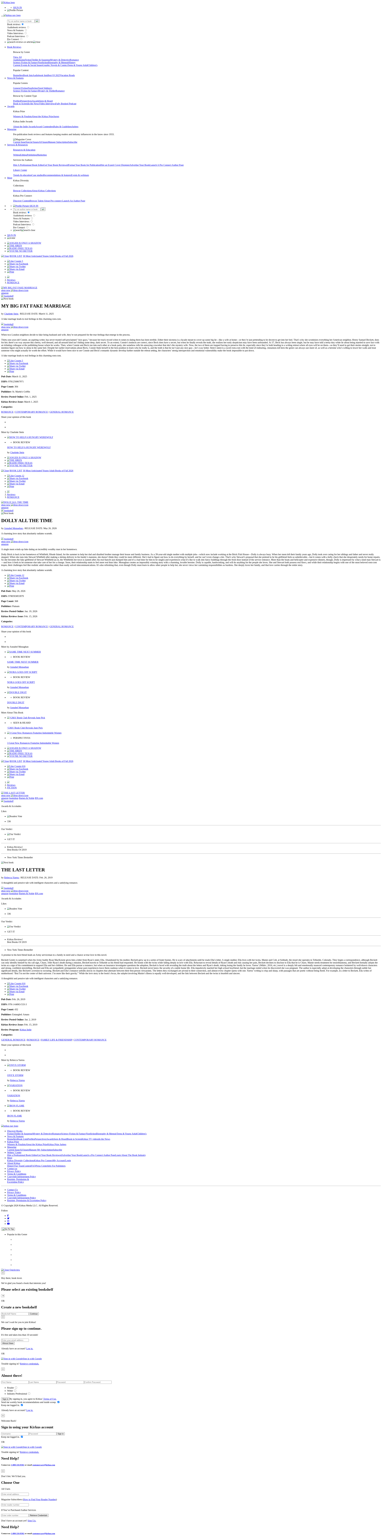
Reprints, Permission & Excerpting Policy (18, 1180)
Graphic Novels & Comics (54, 65)
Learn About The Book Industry (130, 1155)
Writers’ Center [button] (14, 1152)
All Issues (43, 142)
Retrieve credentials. (29, 1363)
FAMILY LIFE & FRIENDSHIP (56, 1040)
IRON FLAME (14, 1116)
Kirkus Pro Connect (43, 1160)
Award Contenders (44, 126)
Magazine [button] (11, 129)
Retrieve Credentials (38, 1515)
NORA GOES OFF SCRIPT (21, 682)
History (72, 62)
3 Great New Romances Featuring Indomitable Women (33, 743)
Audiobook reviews (16, 27)
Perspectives (26, 101)
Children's (92, 65)
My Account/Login (62, 1160)
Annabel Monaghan (13, 528)
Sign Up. (32, 1520)
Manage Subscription (58, 142)
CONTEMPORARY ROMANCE (31, 412)
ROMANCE (13, 282)
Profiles (16, 101)
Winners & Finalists (22, 116)
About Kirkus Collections (44, 190)
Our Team (19, 1166)
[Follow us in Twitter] (8, 1218)
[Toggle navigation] (2, 16)
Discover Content (21, 201)
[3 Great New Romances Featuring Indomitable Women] (34, 733)
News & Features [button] (15, 78)
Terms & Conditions (16, 1174)
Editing (23, 155)
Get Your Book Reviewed (56, 165)
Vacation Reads (67, 75)
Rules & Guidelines (62, 126)
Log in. (29, 1348)
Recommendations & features (57, 175)
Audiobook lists (40, 75)
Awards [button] (10, 106)
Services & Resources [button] (17, 144)
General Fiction (20, 88)
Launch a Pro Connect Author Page (98, 1155)
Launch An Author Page (73, 201)
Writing (16, 155)
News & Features (15, 30)
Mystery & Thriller (47, 91)
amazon (5, 293)
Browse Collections (22, 190)
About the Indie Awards (24, 126)
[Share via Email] (15, 269)
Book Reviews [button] (14, 47)
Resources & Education (24, 150)
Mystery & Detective (60, 60)
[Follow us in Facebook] (8, 1215)
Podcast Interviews (16, 36)
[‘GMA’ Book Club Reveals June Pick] (26, 717)
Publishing (32, 155)
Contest (27, 1166)
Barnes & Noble (26, 798)
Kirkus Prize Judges (56, 1144)
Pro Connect (13, 39)
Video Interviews (15, 33)
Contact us (12, 1168)
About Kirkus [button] (13, 1163)
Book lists (28, 75)
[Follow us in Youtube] (8, 1223)
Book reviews (14, 24)
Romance (74, 60)
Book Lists (22, 1139)
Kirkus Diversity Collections (20, 1160)
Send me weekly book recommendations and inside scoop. (29, 1402)
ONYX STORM (15, 1075)
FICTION (12, 787)
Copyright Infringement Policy (21, 1176)
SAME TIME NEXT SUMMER (22, 662)
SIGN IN (17, 7)
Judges (75, 126)
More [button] (9, 178)
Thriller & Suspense (40, 60)
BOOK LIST (16, 256)
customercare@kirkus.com (43, 1465)
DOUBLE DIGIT (15, 702)
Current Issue (19, 142)
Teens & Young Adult (77, 65)
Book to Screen (20, 103)
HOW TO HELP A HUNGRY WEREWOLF (29, 447)
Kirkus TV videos (90, 1139)
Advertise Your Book (140, 165)
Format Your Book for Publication (84, 165)
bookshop (13, 798)
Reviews (11, 280)
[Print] (10, 272)
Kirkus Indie (25, 1029)
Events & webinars (80, 175)
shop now (6, 290)
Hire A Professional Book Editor (28, 165)
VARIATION (13, 1095)
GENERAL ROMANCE (62, 412)
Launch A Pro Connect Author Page (167, 165)
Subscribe (72, 142)
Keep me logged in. (10, 1405)
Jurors (56, 116)
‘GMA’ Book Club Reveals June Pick (25, 728)
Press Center (41, 1166)
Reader (10, 1387)
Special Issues (32, 142)
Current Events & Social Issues (27, 65)
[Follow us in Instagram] (8, 1221)
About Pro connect (53, 201)
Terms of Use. (50, 1399)
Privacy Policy (14, 1171)
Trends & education (22, 175)
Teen (40, 88)
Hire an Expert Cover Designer (115, 165)
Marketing (42, 155)
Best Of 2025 (53, 75)
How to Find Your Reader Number (39, 1499)
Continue (34, 1314)
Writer (10, 1390)
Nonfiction (43, 62)
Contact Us (12, 1189)
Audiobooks (19, 60)
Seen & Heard (46, 101)
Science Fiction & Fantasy (25, 62)
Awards (35, 101)
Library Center (20, 170)
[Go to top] (8, 1229)
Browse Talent (37, 201)
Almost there (7, 1343)
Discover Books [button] (14, 1131)
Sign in (5, 1399)
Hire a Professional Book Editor (22, 1155)
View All (17, 57)
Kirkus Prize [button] (13, 1141)
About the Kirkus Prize (42, 116)
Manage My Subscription (41, 1150)
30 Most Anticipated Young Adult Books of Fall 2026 (48, 256)
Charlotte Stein (11, 313)
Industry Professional (17, 1393)
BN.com (39, 798)
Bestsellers (18, 75)
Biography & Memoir (58, 62)
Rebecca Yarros (11, 877)
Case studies (37, 175)
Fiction (28, 60)
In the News (33, 103)
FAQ (33, 1166)
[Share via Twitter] (16, 266)
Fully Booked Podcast (65, 103)
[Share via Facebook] (17, 264)
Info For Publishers (56, 1166)
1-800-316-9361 (17, 1465)
